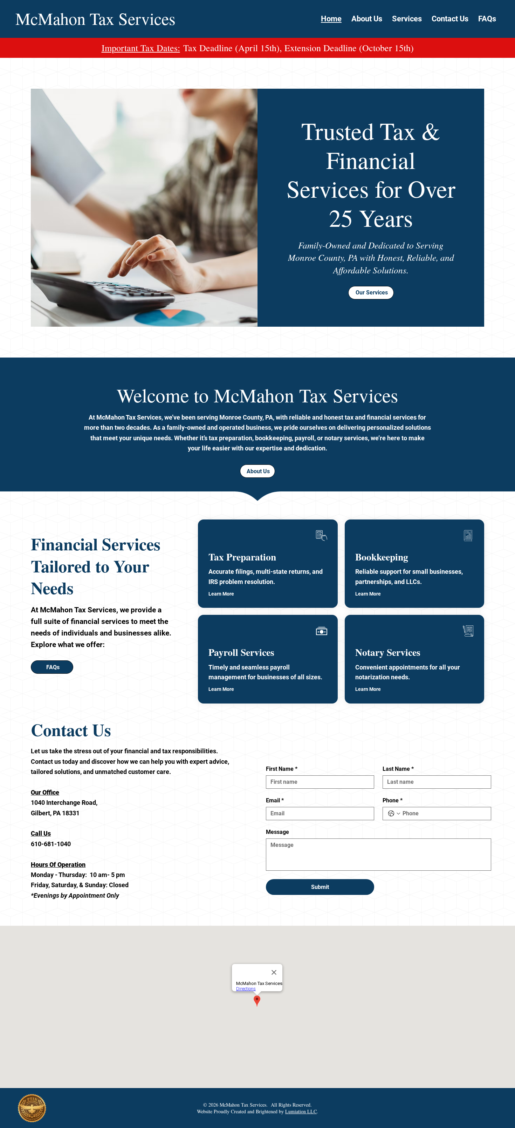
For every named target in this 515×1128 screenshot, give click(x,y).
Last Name (398, 769)
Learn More (221, 594)
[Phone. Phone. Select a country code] (394, 813)
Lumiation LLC (301, 1111)
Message (277, 832)
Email (275, 800)
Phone (393, 800)
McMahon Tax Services (95, 18)
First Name (281, 769)
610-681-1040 (51, 844)
